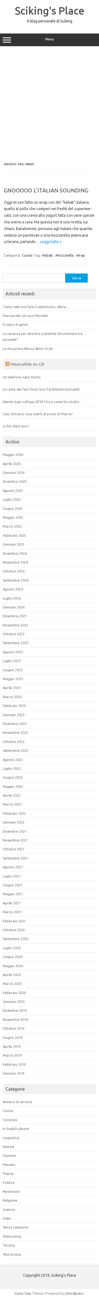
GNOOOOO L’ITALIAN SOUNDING (46, 190)
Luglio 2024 (12, 598)
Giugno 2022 (13, 777)
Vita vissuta (12, 1254)
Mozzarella (64, 255)
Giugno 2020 (13, 957)
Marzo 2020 (12, 983)
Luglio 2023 (12, 661)
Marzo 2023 (12, 697)
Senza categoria (15, 1227)
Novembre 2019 (15, 1019)
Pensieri (9, 1165)
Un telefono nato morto (22, 377)
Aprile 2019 (12, 1046)
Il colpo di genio (15, 324)
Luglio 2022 (12, 768)
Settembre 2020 (15, 939)
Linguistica (11, 1138)
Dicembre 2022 (15, 724)
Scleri (7, 1218)
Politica (9, 1183)
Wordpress (75, 1293)
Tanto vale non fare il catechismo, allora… (36, 307)
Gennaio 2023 (13, 715)
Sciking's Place (49, 10)
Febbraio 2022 (14, 813)
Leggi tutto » (51, 241)
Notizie (8, 1147)
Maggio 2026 (13, 454)
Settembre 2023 (15, 643)
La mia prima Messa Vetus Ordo (28, 348)
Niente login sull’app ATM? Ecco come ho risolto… (42, 402)
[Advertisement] (49, 104)
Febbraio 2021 (14, 921)
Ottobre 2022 (13, 742)
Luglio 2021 (12, 876)
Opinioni (9, 1155)
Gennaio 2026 (13, 472)
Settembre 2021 (15, 858)
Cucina (27, 255)
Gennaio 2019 (13, 1073)
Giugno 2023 (13, 670)
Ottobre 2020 (13, 930)
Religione (10, 1200)
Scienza (9, 1209)
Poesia (8, 1173)
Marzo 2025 (12, 526)
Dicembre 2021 (15, 831)
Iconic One (23, 1293)
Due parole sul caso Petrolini (25, 316)
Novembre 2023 (15, 625)
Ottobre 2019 (13, 1028)
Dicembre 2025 (15, 481)
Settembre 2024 (15, 580)
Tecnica (9, 1245)
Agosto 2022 (13, 760)
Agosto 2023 (13, 652)
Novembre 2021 (15, 840)
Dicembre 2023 (15, 616)
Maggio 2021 (13, 894)
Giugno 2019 (13, 1037)
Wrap (80, 255)
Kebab (47, 255)
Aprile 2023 (12, 688)
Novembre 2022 (15, 732)
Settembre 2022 (15, 750)
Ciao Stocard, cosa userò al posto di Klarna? (38, 414)
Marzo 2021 (12, 912)
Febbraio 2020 (14, 993)
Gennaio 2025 (13, 544)
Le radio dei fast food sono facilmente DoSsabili (41, 389)
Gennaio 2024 (13, 607)
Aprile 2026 (12, 464)
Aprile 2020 (12, 975)
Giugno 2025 (13, 508)
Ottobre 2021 (13, 849)
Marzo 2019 (12, 1055)
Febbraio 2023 (14, 706)
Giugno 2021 (13, 885)
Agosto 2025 (13, 490)
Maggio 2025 (13, 517)
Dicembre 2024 (15, 553)
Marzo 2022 (12, 804)
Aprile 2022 (12, 795)
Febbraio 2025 (14, 535)
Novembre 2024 (15, 562)
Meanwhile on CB (27, 364)
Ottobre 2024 (13, 571)
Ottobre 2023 (13, 634)
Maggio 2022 (13, 786)
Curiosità (10, 1120)
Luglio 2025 (12, 499)
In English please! (16, 1129)
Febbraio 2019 (14, 1064)
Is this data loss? (16, 426)
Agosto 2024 (13, 589)
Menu (49, 39)
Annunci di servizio (17, 1102)
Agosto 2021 (13, 867)
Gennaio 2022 (13, 822)
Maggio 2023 (13, 679)
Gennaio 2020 (13, 1001)
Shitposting (12, 1236)
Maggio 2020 (13, 966)
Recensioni (11, 1191)
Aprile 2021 (12, 903)
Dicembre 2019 (15, 1010)
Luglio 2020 (12, 948)
